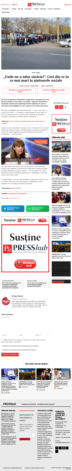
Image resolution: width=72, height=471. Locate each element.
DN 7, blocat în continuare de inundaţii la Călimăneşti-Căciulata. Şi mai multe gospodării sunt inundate (11, 285)
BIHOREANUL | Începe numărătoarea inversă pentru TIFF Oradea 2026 (61, 256)
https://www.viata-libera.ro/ (20, 299)
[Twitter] (61, 107)
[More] (66, 107)
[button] (15, 4)
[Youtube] (56, 451)
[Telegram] (63, 448)
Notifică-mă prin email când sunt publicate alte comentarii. (21, 346)
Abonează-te (56, 282)
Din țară (36, 72)
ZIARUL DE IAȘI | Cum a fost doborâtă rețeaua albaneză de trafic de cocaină (61, 384)
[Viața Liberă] (5, 301)
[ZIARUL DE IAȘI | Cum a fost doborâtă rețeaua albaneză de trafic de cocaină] (62, 374)
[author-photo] (2, 393)
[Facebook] (57, 107)
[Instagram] (60, 448)
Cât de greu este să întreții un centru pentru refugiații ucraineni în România (36, 284)
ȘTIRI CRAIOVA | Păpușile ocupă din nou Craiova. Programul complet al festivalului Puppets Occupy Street (44, 384)
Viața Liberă (34, 86)
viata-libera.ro (13, 198)
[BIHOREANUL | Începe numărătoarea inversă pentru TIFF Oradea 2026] (61, 246)
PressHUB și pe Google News (16, 193)
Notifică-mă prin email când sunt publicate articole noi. (19, 350)
